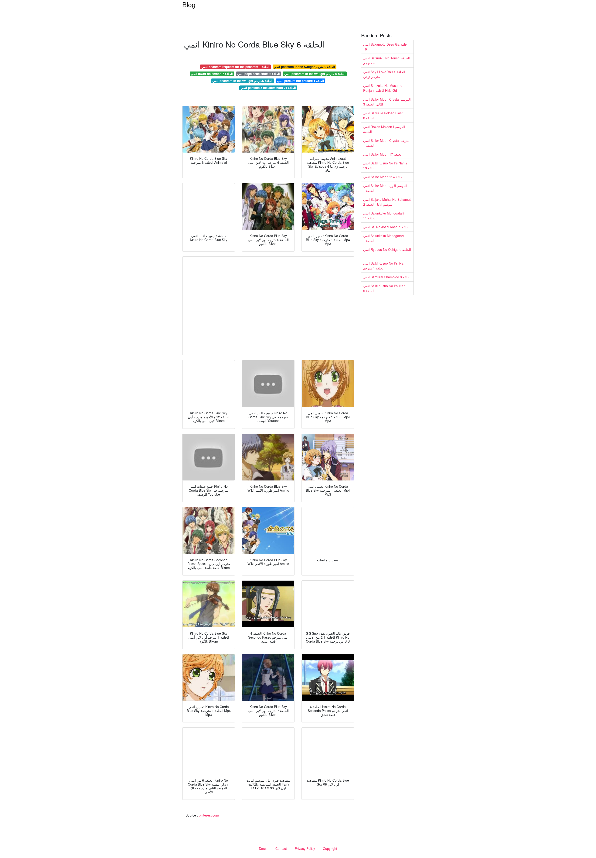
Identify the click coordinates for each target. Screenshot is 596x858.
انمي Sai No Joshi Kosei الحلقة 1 (386, 227)
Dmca (263, 848)
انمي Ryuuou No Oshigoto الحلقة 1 (387, 252)
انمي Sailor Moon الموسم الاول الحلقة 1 (385, 188)
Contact (281, 848)
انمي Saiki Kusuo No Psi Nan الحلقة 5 (384, 288)
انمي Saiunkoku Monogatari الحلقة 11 (383, 215)
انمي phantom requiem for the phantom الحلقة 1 (235, 67)
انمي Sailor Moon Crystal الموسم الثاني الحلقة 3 (387, 101)
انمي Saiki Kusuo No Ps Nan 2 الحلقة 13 (385, 165)
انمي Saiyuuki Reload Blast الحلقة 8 (383, 115)
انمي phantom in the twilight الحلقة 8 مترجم (314, 74)
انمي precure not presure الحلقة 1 (300, 80)
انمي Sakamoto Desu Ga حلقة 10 (385, 46)
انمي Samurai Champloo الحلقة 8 (387, 277)
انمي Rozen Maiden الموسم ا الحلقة (384, 129)
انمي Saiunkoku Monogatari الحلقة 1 (383, 238)
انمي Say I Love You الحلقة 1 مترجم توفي (384, 74)
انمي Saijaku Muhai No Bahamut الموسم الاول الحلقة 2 (387, 202)
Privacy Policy (305, 848)
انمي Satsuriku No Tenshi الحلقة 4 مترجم (386, 60)
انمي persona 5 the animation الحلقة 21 (268, 87)
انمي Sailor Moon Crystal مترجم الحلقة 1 (386, 143)
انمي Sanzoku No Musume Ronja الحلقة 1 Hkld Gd (382, 88)
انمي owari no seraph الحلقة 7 (212, 74)
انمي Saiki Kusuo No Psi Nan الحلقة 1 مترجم (384, 265)
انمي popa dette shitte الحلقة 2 (258, 74)
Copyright (330, 848)
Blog (189, 4)
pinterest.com (209, 815)
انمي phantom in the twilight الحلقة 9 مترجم (304, 67)
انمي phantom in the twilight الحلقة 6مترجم (242, 80)
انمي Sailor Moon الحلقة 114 (383, 176)
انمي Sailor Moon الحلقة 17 (383, 154)
